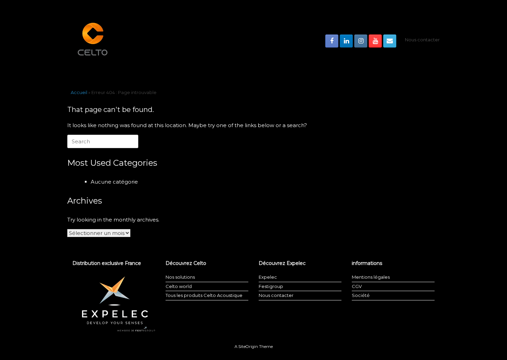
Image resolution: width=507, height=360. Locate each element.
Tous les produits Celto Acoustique (204, 295)
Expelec (268, 277)
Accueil (79, 92)
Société (361, 295)
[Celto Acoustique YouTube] (375, 41)
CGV (357, 286)
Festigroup (271, 286)
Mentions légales (371, 277)
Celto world (179, 286)
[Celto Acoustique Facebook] (331, 41)
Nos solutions (180, 277)
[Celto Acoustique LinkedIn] (346, 41)
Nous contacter (422, 39)
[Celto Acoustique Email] (389, 41)
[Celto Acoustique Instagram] (360, 41)
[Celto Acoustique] (93, 41)
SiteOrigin (248, 346)
